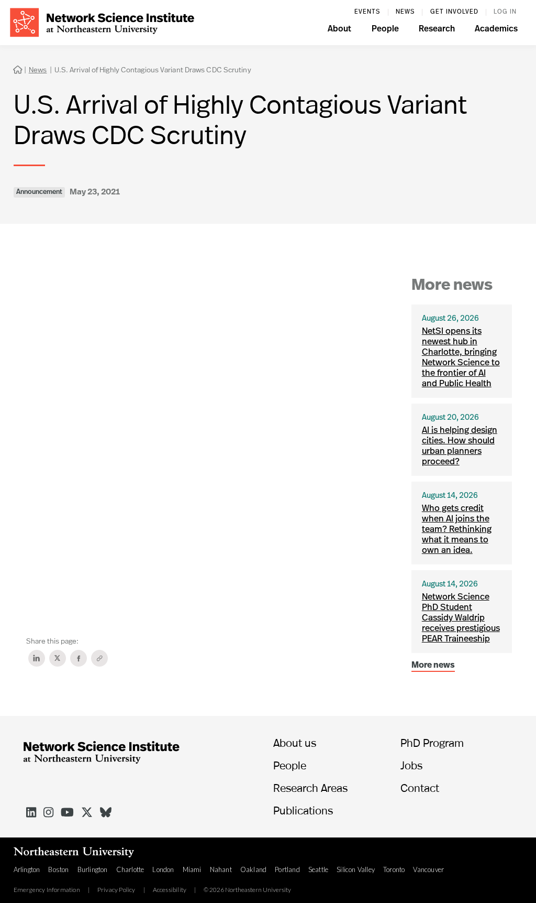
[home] (102, 21)
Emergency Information (47, 890)
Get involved (454, 12)
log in (505, 12)
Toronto (394, 869)
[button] (339, 30)
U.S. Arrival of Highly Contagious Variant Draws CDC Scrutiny (152, 69)
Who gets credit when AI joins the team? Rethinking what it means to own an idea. (457, 529)
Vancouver (428, 869)
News (405, 12)
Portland (287, 869)
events (367, 12)
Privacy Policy (116, 890)
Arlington (27, 869)
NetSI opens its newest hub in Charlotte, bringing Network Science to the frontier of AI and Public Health (461, 357)
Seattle (318, 869)
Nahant (221, 869)
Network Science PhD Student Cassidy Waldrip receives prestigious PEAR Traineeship (461, 618)
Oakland (253, 869)
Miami (192, 869)
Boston (58, 869)
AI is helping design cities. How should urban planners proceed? (459, 446)
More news (433, 665)
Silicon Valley (356, 869)
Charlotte (130, 869)
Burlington (92, 869)
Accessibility (170, 890)
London (163, 869)
